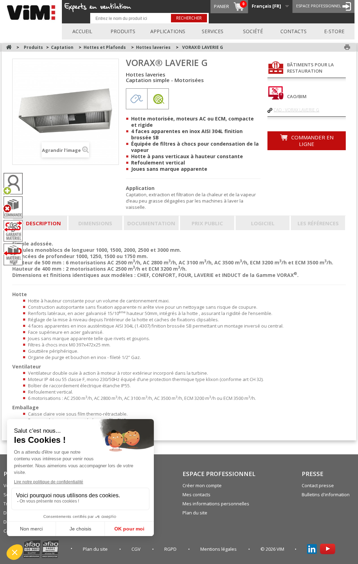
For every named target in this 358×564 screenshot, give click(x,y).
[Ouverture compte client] (15, 184)
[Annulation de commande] (15, 207)
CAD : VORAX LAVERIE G (296, 110)
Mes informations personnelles (215, 503)
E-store (334, 31)
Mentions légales (219, 549)
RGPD (171, 549)
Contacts (293, 31)
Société (253, 31)
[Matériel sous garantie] (15, 231)
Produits (122, 31)
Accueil (82, 31)
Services (212, 31)
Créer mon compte (202, 485)
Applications (167, 31)
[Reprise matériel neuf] (15, 254)
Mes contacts (196, 494)
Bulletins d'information (326, 494)
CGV (136, 549)
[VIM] (32, 11)
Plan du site (194, 513)
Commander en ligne (312, 140)
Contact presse (318, 485)
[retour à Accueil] (8, 47)
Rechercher (189, 18)
